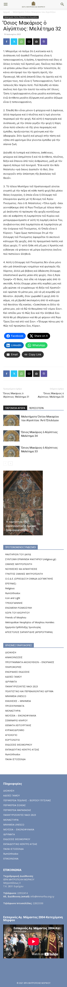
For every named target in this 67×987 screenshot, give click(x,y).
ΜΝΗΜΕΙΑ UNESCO (15, 696)
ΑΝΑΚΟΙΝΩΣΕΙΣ (13, 657)
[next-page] (10, 463)
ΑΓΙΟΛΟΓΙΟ (11, 734)
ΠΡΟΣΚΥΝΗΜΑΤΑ (14, 705)
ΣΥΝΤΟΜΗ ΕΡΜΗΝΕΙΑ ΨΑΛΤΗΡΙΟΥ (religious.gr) (30, 559)
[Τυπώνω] (36, 41)
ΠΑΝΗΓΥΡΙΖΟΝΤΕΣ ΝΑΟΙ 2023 (21, 686)
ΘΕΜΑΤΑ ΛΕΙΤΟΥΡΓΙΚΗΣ (18, 725)
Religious (10, 588)
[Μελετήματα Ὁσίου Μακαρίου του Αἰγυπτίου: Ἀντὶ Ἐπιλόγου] (11, 420)
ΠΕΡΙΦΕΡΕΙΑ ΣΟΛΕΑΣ (14, 805)
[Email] (29, 41)
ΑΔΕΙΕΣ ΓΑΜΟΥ (13, 676)
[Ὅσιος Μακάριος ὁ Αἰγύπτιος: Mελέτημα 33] (11, 451)
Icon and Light (12, 598)
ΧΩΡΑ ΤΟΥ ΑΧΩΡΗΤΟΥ (17, 612)
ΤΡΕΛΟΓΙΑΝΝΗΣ (14, 602)
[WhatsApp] (21, 41)
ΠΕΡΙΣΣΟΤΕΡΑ (36, 408)
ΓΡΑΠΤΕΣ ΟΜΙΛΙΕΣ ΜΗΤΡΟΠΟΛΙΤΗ (24, 573)
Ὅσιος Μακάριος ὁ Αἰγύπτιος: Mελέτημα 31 (16, 395)
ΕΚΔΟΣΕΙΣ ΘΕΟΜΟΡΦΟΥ (18, 744)
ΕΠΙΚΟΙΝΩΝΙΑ (10, 858)
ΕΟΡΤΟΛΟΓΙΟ (12, 739)
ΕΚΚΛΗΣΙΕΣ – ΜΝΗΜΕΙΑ (18, 701)
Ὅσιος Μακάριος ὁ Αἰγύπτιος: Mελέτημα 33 (51, 395)
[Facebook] (6, 41)
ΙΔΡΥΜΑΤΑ (11, 681)
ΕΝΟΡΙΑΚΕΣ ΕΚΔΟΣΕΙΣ (17, 671)
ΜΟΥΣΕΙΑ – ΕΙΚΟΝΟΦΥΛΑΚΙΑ (20, 715)
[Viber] (44, 41)
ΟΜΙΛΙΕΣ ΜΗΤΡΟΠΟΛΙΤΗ (18, 564)
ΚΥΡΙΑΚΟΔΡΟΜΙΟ (14, 730)
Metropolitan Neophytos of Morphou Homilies (29, 622)
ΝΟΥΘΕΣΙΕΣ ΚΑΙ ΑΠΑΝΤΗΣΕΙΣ (21, 568)
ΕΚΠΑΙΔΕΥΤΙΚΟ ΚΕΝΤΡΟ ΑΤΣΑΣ (22, 749)
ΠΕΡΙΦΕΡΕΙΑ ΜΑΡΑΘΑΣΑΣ (17, 810)
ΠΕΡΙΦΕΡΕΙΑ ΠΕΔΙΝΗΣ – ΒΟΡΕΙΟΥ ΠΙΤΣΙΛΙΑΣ (27, 800)
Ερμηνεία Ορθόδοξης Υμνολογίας (23, 627)
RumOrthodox (12, 593)
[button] (5, 4)
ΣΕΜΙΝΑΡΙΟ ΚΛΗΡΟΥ (16, 720)
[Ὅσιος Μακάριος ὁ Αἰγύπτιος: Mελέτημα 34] (11, 435)
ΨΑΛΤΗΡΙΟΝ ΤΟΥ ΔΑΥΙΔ (18, 554)
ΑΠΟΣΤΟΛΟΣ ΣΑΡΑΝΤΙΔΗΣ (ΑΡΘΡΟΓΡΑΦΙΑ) (29, 632)
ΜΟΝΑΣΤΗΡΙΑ (12, 710)
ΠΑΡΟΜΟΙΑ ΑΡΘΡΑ (15, 408)
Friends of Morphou (15, 617)
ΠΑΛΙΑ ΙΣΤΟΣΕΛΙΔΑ (15, 759)
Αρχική (6, 12)
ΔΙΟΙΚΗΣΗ (10, 652)
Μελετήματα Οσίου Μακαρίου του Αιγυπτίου (34, 12)
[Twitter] (14, 41)
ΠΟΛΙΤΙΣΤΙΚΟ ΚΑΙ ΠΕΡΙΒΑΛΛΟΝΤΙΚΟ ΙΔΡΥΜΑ (29, 691)
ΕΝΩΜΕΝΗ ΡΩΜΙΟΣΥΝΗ (18, 607)
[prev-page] (5, 463)
